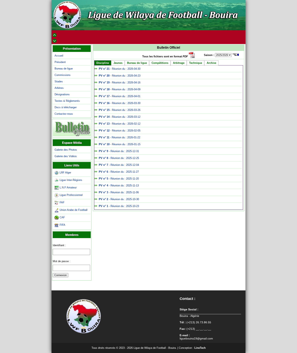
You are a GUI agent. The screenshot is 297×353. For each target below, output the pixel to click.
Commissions (63, 75)
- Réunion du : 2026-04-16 (119, 82)
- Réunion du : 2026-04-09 (119, 89)
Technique (195, 62)
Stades (59, 81)
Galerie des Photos (66, 149)
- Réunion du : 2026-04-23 (119, 75)
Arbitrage (178, 62)
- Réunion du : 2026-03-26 (119, 109)
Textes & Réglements (67, 100)
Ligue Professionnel (71, 194)
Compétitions (160, 62)
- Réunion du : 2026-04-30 (119, 68)
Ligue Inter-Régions (71, 180)
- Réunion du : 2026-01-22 (119, 137)
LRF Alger (65, 172)
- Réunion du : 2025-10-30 (119, 199)
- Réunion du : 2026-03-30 (119, 103)
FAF (62, 202)
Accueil (59, 55)
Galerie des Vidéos (66, 156)
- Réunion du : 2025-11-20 (119, 178)
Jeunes (118, 62)
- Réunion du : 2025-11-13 (119, 185)
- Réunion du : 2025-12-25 (119, 158)
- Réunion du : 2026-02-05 (119, 130)
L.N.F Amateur (68, 187)
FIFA (62, 224)
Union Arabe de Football (73, 209)
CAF (62, 217)
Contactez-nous (64, 113)
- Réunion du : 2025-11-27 (119, 171)
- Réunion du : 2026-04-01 (119, 96)
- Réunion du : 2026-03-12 (119, 116)
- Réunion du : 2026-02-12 (119, 123)
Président (60, 62)
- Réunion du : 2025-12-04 (119, 164)
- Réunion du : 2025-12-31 (119, 151)
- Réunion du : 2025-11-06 (119, 192)
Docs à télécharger (66, 107)
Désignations (62, 94)
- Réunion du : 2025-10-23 (119, 206)
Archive (211, 62)
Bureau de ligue (64, 68)
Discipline (102, 62)
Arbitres (59, 87)
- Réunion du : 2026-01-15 (119, 144)
